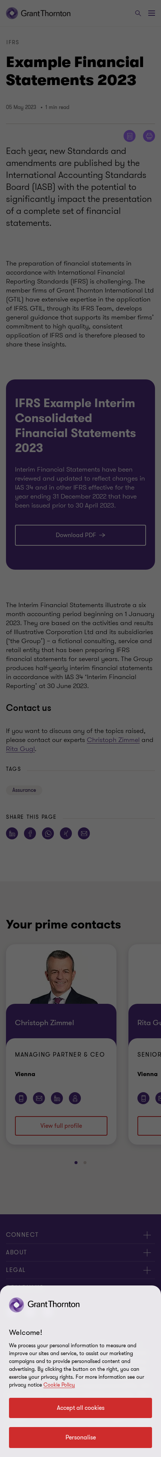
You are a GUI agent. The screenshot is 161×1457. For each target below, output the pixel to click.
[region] (80, 1371)
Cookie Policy (59, 1384)
